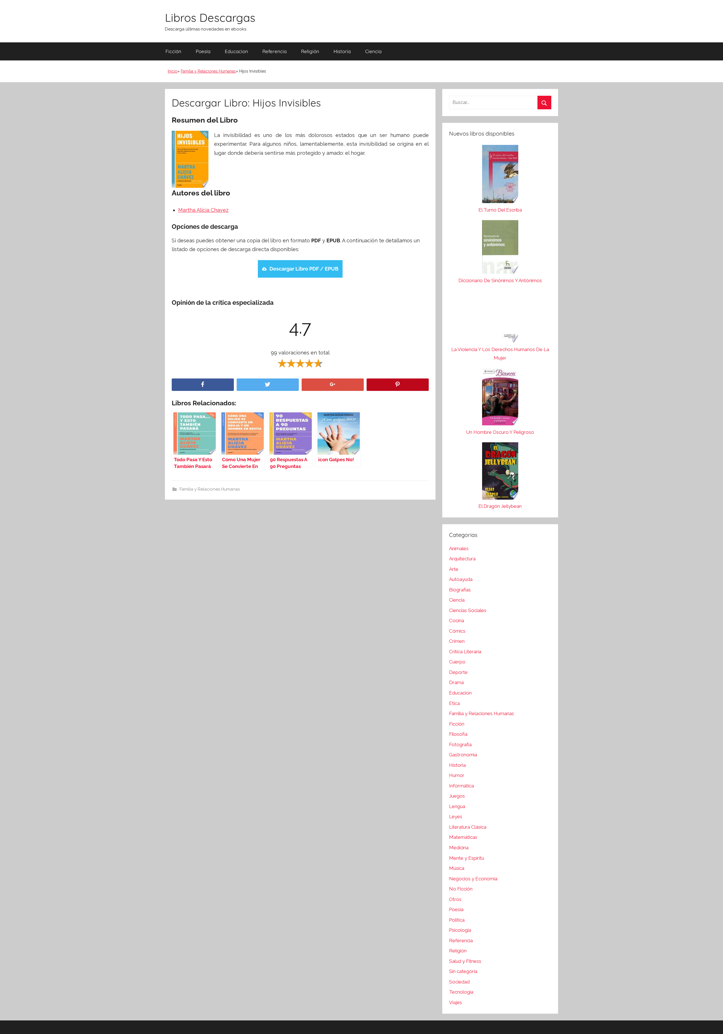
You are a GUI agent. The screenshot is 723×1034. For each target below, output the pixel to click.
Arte (453, 569)
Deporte (458, 672)
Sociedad (459, 982)
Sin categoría (463, 971)
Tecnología (461, 992)
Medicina (459, 847)
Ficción (173, 51)
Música (456, 868)
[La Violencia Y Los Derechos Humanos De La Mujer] (500, 318)
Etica (454, 703)
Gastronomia (463, 754)
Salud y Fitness (465, 961)
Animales (459, 548)
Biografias (460, 590)
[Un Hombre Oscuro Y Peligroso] (500, 398)
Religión (310, 51)
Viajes (455, 1002)
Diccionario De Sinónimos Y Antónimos (500, 280)
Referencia (274, 51)
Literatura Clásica (467, 827)
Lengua (457, 806)
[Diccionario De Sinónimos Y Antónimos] (500, 248)
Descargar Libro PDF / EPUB (303, 269)
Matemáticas (463, 837)
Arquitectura (462, 558)
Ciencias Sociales (467, 610)
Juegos (457, 796)
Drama (456, 682)
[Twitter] (268, 384)
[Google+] (333, 384)
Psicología (460, 930)
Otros (455, 899)
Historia (342, 51)
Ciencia (373, 51)
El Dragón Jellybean (500, 506)
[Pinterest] (398, 384)
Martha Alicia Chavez (203, 210)
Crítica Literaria (465, 651)
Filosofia (458, 734)
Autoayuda (460, 579)
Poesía (203, 51)
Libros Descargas (210, 17)
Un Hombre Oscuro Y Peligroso (500, 432)
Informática (461, 786)
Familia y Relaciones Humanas (208, 71)
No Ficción (460, 889)
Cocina (456, 620)
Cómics (457, 631)
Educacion (236, 51)
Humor (456, 775)
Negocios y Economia (473, 878)
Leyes (455, 816)
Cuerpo (457, 662)
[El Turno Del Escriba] (500, 175)
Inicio (172, 71)
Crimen (457, 641)
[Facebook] (203, 384)
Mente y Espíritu (466, 858)
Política (457, 920)
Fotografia (460, 744)
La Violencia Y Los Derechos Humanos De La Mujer (500, 354)
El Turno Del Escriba (500, 210)
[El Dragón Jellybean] (500, 472)
